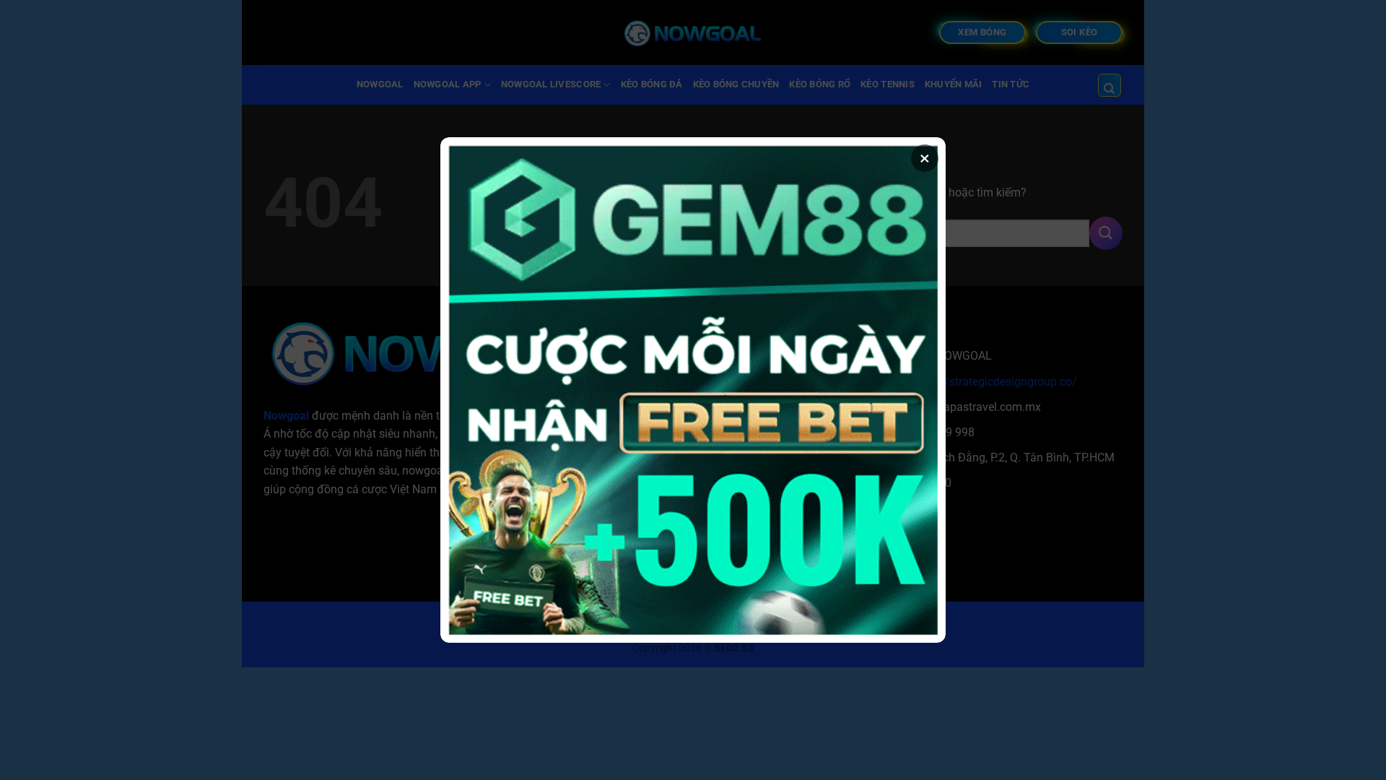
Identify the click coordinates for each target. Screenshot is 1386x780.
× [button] (925, 158)
